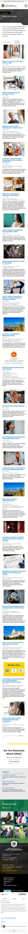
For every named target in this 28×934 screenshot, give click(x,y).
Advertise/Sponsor (9, 878)
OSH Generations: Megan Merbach (13, 406)
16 (16, 735)
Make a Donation (8, 879)
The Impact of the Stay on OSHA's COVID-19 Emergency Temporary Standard (13, 538)
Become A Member (7, 1)
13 (9, 735)
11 (5, 735)
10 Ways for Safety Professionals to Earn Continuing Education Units (13, 468)
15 (14, 735)
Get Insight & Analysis (8, 787)
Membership (7, 881)
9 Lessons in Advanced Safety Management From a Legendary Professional (12, 160)
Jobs (5, 883)
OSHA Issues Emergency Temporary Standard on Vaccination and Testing (14, 572)
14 (12, 735)
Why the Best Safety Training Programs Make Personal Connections (11, 719)
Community (14, 1)
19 (22, 735)
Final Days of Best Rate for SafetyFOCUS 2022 (10, 334)
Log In (23, 1)
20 (3, 737)
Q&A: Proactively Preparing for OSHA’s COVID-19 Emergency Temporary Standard (12, 298)
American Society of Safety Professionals (9, 6)
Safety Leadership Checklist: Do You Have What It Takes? (12, 230)
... (3, 735)
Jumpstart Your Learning (8, 775)
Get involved (14, 761)
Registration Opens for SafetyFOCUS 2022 (9, 499)
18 (20, 735)
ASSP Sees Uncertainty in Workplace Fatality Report (10, 194)
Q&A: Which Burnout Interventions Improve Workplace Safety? (13, 437)
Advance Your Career (8, 781)
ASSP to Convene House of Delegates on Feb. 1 (11, 93)
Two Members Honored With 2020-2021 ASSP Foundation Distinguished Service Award (13, 680)
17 (18, 735)
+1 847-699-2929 (6, 868)
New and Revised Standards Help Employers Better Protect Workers (13, 607)
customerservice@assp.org (9, 870)
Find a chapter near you (10, 885)
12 (7, 735)
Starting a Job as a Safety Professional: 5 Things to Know (12, 126)
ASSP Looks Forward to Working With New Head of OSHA (12, 643)
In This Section (4, 13)
